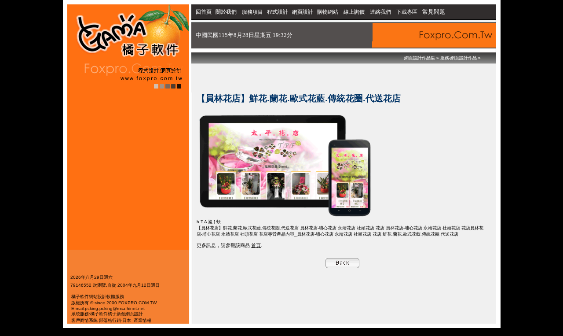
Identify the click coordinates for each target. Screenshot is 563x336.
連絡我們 (380, 12)
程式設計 (277, 12)
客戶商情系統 (84, 320)
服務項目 (252, 12)
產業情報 (142, 320)
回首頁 (204, 12)
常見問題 (433, 11)
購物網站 (327, 12)
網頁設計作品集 (419, 57)
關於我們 (227, 12)
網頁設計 (302, 12)
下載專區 (407, 12)
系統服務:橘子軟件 (89, 313)
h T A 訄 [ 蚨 (209, 221)
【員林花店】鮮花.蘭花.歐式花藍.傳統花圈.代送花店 (248, 227)
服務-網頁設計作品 (458, 57)
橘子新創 (116, 313)
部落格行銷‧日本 (115, 320)
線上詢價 (354, 12)
